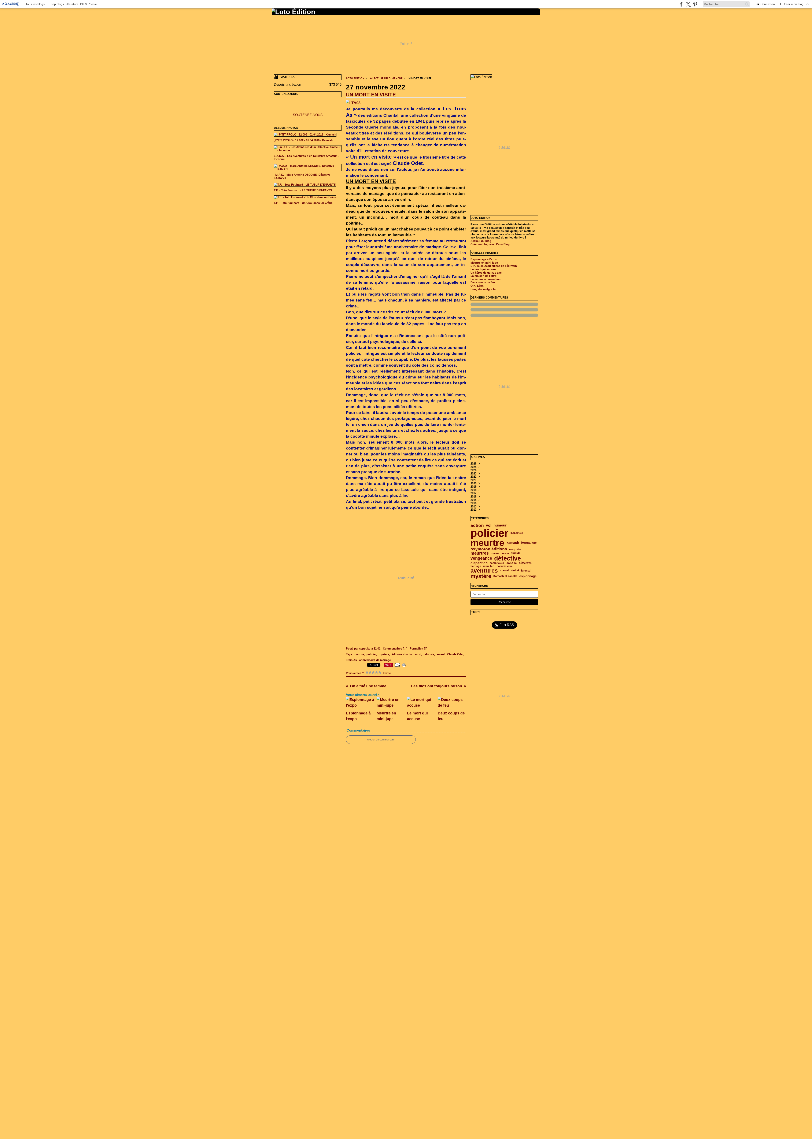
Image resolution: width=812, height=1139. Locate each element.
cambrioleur (497, 563)
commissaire (505, 566)
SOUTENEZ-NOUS (308, 115)
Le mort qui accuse (483, 269)
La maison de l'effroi (483, 275)
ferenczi (526, 570)
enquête (515, 549)
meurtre (487, 542)
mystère (480, 576)
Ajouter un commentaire (381, 739)
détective (507, 558)
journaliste (529, 542)
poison (505, 553)
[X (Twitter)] (688, 4)
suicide (515, 553)
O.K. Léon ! (477, 285)
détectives (525, 563)
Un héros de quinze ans (486, 272)
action (477, 525)
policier (489, 533)
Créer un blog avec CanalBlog (490, 244)
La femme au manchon (485, 279)
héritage (475, 566)
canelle (511, 563)
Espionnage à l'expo (483, 259)
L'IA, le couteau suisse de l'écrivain (493, 265)
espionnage (527, 576)
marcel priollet (509, 570)
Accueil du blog (480, 241)
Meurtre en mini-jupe (484, 262)
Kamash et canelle (505, 576)
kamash (512, 542)
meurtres (479, 553)
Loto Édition (355, 78)
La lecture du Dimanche (386, 78)
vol (488, 525)
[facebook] (681, 4)
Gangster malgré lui (483, 289)
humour (500, 525)
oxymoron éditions (488, 549)
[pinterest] (695, 4)
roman (495, 553)
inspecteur (516, 533)
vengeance (481, 558)
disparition (479, 563)
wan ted (489, 566)
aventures (484, 570)
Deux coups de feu (482, 282)
